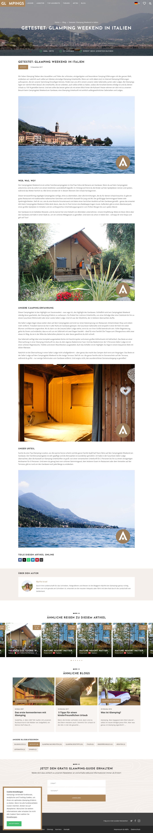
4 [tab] (77, 660)
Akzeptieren (14, 823)
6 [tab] (81, 660)
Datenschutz (135, 829)
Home (57, 22)
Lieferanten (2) (19, 749)
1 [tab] (71, 660)
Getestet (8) (34, 744)
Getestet (23, 67)
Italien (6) (90, 744)
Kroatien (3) (121, 744)
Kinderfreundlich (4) (105, 744)
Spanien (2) (33, 749)
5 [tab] (79, 660)
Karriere (58, 829)
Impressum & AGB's (121, 829)
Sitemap (50, 829)
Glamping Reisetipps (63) (74, 744)
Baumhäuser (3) (20, 744)
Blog (64, 22)
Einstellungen (12, 817)
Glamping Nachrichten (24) (52, 744)
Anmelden (76, 798)
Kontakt (66, 829)
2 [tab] (73, 660)
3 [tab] (75, 660)
